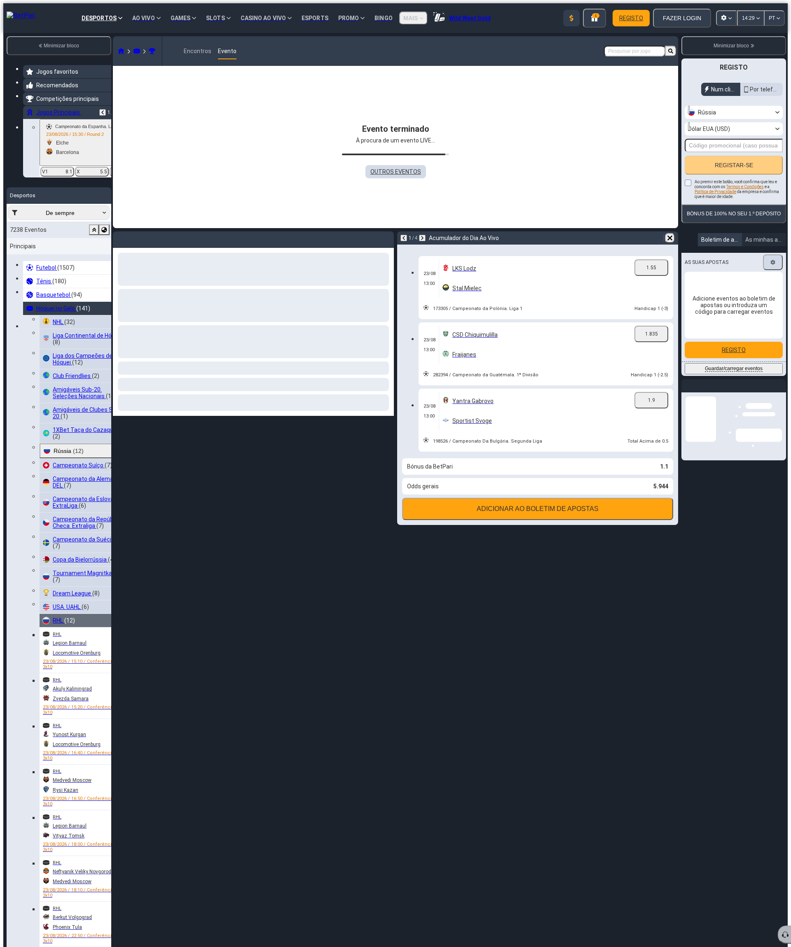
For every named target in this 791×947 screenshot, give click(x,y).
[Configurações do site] (726, 18)
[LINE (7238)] (121, 51)
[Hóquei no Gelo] (137, 51)
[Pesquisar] (670, 51)
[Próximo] (141, 238)
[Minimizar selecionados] (94, 229)
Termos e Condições (745, 186)
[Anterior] (102, 112)
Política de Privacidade (715, 191)
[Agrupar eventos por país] (104, 229)
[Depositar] (571, 18)
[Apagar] (386, 238)
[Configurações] (773, 262)
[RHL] (152, 51)
